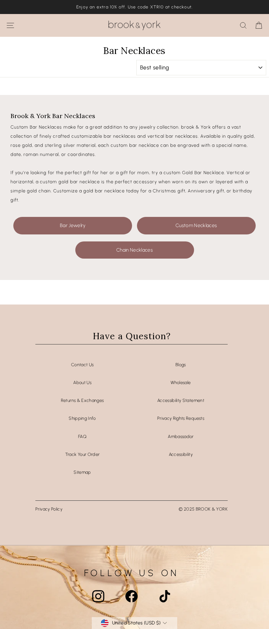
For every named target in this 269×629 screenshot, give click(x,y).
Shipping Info (82, 418)
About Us (82, 382)
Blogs (180, 364)
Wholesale (181, 382)
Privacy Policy (48, 509)
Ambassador (180, 436)
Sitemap (82, 472)
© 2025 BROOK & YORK (203, 509)
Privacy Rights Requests (180, 418)
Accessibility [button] (181, 454)
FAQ (82, 436)
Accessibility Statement (180, 400)
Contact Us (82, 364)
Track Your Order (82, 454)
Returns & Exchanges (82, 400)
